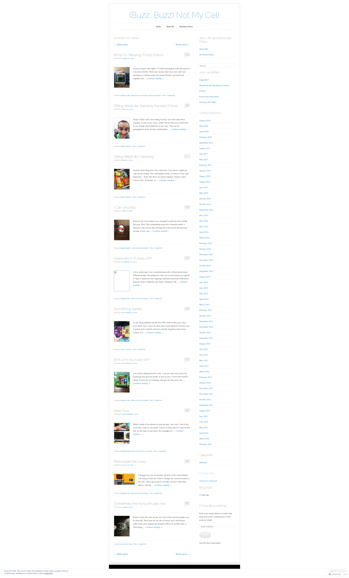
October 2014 (205, 204)
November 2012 (206, 327)
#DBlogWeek (126, 146)
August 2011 (204, 411)
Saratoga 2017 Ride (207, 102)
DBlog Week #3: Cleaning (134, 156)
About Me (170, 27)
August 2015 (204, 182)
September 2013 (206, 271)
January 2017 (205, 171)
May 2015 (203, 193)
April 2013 (204, 299)
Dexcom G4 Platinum (139, 95)
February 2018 (205, 137)
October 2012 (205, 332)
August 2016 (204, 176)
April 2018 (204, 132)
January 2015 (205, 199)
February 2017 (205, 165)
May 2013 (203, 293)
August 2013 (204, 277)
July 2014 (203, 215)
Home (158, 27)
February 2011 (205, 444)
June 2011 (203, 422)
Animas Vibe (125, 95)
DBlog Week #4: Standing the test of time (146, 106)
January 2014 (205, 249)
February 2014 (205, 243)
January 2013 (205, 316)
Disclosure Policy (186, 27)
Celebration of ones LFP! (133, 258)
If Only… (203, 91)
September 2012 (206, 338)
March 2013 (204, 305)
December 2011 (206, 388)
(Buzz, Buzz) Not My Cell (174, 15)
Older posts (121, 44)
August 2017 (204, 148)
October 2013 (205, 266)
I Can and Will (125, 207)
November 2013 (206, 260)
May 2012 (203, 360)
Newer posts (183, 44)
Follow (205, 535)
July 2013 (203, 282)
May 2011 (203, 427)
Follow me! (206, 473)
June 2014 (203, 221)
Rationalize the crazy (130, 461)
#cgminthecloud (127, 451)
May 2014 (203, 226)
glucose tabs (126, 544)
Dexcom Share (155, 95)
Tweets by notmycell (208, 481)
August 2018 (204, 120)
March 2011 (204, 439)
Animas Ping (125, 298)
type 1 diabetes (168, 95)
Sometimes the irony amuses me (139, 503)
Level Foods (126, 349)
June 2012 (203, 355)
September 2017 (206, 143)
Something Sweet (128, 309)
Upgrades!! (204, 80)
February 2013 (205, 310)
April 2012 (204, 366)
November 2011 (206, 394)
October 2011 (205, 399)
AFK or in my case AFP (132, 360)
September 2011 (206, 405)
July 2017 (203, 154)
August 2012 (204, 344)
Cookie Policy (48, 573)
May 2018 (203, 126)
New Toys (121, 411)
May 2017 (203, 159)
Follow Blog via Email (212, 505)
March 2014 (204, 238)
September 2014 (206, 210)
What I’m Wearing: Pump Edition (138, 55)
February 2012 (205, 377)
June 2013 (203, 288)
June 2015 (203, 187)
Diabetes (203, 462)
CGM (133, 248)
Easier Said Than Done (209, 96)
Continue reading (155, 78)
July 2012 (203, 349)
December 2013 (206, 254)
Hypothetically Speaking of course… (215, 85)
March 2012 (204, 372)
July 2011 (203, 416)
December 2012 (206, 321)
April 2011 (203, 433)
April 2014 (204, 232)
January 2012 (205, 383)
